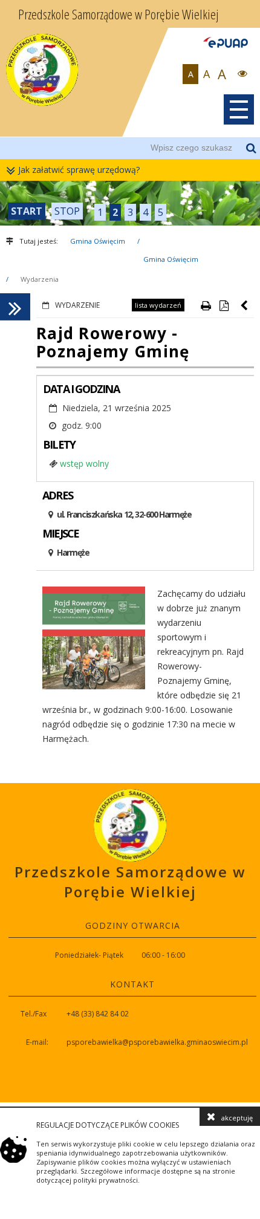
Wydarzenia (40, 279)
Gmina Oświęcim (97, 240)
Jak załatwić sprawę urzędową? (79, 169)
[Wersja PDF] (224, 305)
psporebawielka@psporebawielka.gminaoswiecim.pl (157, 1042)
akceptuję (237, 1117)
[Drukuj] (206, 305)
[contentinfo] (130, 942)
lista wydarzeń (158, 305)
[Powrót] (245, 305)
